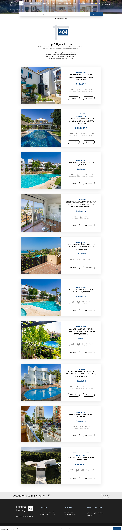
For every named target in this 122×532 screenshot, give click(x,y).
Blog (74, 3)
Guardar (74, 98)
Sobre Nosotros (56, 3)
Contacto (82, 3)
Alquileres (44, 3)
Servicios (66, 3)
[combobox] (22, 14)
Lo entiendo (117, 529)
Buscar (97, 14)
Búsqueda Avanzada (62, 18)
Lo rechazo (106, 529)
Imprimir (89, 98)
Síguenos (105, 496)
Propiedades (33, 3)
